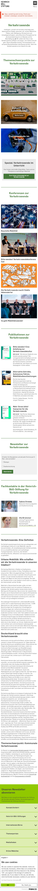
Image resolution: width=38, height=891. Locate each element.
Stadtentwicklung (9, 466)
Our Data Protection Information (10, 880)
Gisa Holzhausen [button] (18, 429)
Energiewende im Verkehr (23, 776)
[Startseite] (16, 4)
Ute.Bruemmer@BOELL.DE (27, 525)
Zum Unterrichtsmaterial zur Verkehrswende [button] (19, 176)
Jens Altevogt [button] (28, 431)
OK (8, 885)
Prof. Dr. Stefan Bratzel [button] (20, 398)
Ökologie (6, 462)
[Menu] (35, 3)
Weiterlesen (19, 87)
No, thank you (26, 885)
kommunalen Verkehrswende (19, 750)
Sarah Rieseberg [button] (29, 429)
